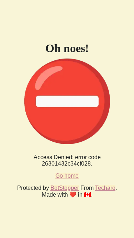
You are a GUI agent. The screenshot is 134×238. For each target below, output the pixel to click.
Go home (67, 176)
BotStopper (64, 188)
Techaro (105, 188)
